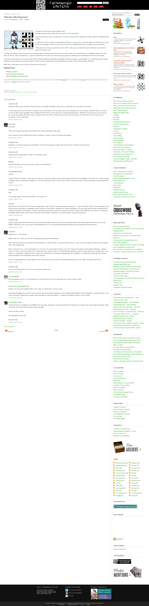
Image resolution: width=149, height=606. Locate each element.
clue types (134, 468)
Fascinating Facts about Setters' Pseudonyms (127, 342)
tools (117, 490)
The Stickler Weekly (119, 418)
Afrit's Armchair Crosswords (121, 226)
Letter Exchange (118, 138)
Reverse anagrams (118, 176)
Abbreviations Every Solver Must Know (124, 108)
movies (133, 483)
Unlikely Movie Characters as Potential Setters (127, 235)
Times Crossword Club (120, 411)
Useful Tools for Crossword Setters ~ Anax (125, 297)
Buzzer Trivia (117, 280)
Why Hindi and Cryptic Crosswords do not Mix (126, 338)
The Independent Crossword (121, 414)
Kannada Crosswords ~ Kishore (122, 318)
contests (133, 470)
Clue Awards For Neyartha (121, 273)
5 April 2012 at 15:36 (15, 185)
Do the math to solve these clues (123, 194)
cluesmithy (119, 470)
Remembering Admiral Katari (121, 264)
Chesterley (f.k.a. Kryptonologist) (17, 286)
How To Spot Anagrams (120, 110)
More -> (129, 43)
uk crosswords (120, 493)
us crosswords (135, 493)
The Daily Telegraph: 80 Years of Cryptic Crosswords (128, 245)
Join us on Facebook (75, 593)
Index (101, 6)
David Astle (116, 380)
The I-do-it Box (117, 416)
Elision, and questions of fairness (123, 171)
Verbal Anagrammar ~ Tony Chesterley (124, 304)
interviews (134, 480)
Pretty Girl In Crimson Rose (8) (122, 233)
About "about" (117, 185)
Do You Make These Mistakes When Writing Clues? (128, 354)
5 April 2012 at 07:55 (15, 147)
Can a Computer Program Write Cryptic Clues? (127, 340)
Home (79, 6)
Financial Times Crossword (121, 409)
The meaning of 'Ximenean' (16, 74)
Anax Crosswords (118, 371)
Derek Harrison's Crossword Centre (123, 383)
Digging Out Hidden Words (121, 112)
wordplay (118, 495)
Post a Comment (9, 326)
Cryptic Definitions (118, 140)
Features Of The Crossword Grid (122, 154)
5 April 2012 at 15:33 (15, 167)
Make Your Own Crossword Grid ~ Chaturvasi (126, 307)
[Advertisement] (27, 25)
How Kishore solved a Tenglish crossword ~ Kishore (128, 323)
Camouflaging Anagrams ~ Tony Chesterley (126, 302)
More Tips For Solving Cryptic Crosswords (125, 103)
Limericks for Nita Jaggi (120, 276)
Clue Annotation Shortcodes (121, 156)
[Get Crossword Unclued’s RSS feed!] (118, 29)
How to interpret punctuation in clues (124, 178)
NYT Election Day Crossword (122, 349)
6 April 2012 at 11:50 (15, 262)
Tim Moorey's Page (119, 394)
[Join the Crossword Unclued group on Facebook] (138, 29)
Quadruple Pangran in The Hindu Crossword (126, 271)
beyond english (120, 465)
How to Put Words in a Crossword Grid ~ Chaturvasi (128, 311)
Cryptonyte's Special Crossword (122, 287)
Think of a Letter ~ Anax (120, 300)
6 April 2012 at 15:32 (15, 272)
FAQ (91, 6)
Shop (95, 6)
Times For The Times (119, 433)
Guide (85, 6)
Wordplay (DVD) (118, 231)
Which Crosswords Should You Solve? (124, 105)
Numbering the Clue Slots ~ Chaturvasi (124, 309)
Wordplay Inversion (119, 190)
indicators (118, 480)
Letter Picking (117, 133)
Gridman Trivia (117, 283)
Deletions (116, 126)
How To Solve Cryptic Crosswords (123, 101)
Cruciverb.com (117, 376)
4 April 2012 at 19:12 (15, 137)
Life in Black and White (120, 242)
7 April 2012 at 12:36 (15, 297)
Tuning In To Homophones (121, 124)
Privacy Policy (73, 604)
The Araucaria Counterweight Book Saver (125, 240)
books (117, 468)
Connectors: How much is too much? (124, 197)
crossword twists (120, 473)
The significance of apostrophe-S (123, 174)
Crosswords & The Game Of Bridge (123, 152)
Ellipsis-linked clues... (119, 180)
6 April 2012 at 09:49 (15, 227)
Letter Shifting (117, 135)
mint (117, 483)
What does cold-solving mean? (16, 17)
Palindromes (117, 187)
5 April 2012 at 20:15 (15, 199)
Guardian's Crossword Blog (121, 385)
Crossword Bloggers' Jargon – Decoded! (125, 159)
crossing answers (76, 42)
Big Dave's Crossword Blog (121, 436)
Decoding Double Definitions (121, 122)
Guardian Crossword (119, 407)
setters (118, 485)
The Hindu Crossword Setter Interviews (124, 262)
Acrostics (116, 131)
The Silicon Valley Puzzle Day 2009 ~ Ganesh (127, 327)
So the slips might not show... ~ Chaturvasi (126, 314)
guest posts (119, 478)
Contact (61, 604)
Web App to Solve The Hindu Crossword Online (127, 266)
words (27, 19)
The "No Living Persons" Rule (122, 356)
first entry (106, 42)
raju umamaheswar (14, 302)
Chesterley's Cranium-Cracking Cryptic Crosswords (128, 251)
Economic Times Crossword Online (123, 347)
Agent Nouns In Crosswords (121, 147)
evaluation (119, 475)
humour (133, 478)
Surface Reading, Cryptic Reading (123, 145)
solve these (119, 488)
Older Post (10, 331)
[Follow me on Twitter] (130, 29)
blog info (133, 465)
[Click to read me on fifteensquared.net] (125, 508)
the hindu (134, 488)
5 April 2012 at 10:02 (15, 157)
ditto (132, 473)
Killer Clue (116, 238)
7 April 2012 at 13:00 (15, 322)
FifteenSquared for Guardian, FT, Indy (124, 431)
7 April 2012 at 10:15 (15, 281)
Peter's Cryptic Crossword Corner (123, 392)
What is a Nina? (12, 71)
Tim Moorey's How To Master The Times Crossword (128, 228)
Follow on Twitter (74, 590)
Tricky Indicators (118, 183)
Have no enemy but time (120, 192)
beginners (14, 19)
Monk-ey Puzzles (118, 390)
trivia (132, 490)
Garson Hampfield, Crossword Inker (123, 247)
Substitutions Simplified (120, 129)
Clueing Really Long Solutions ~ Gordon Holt (126, 325)
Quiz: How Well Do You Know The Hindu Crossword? (128, 278)
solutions (134, 485)
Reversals (116, 119)
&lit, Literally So (118, 142)
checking (63, 55)
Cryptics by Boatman (119, 378)
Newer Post (102, 331)
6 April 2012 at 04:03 (15, 215)
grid (21, 19)
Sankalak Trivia (118, 285)
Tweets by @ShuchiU (119, 549)
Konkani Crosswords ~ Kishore (122, 321)
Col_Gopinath (12, 276)
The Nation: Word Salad (120, 397)
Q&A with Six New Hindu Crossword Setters (126, 269)
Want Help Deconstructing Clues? (123, 161)
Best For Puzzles (118, 373)
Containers (116, 117)
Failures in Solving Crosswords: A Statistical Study (128, 361)
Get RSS (71, 595)
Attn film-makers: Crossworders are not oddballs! (127, 249)
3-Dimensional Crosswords (121, 359)
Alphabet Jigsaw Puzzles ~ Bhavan (123, 316)
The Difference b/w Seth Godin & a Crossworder (127, 352)
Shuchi (13, 90)
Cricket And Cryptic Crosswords (122, 149)
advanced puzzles (121, 463)
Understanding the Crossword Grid (18, 76)
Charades (116, 115)
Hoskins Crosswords (119, 387)
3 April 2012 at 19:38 (15, 119)
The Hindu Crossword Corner (121, 429)
